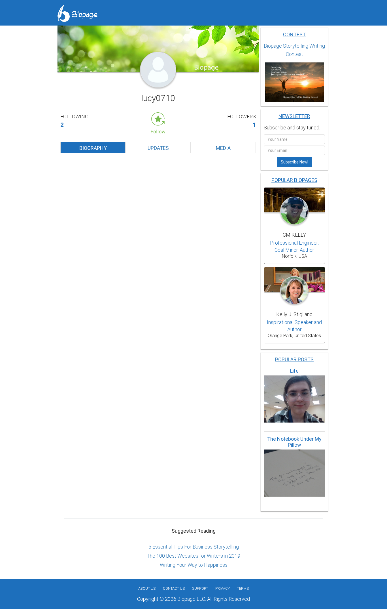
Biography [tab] (93, 148)
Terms (243, 588)
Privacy (222, 588)
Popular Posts (294, 359)
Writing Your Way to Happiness (193, 565)
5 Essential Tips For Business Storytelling (193, 547)
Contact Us (174, 588)
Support (200, 588)
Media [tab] (223, 148)
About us (147, 588)
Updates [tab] (158, 148)
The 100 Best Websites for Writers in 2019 (193, 556)
